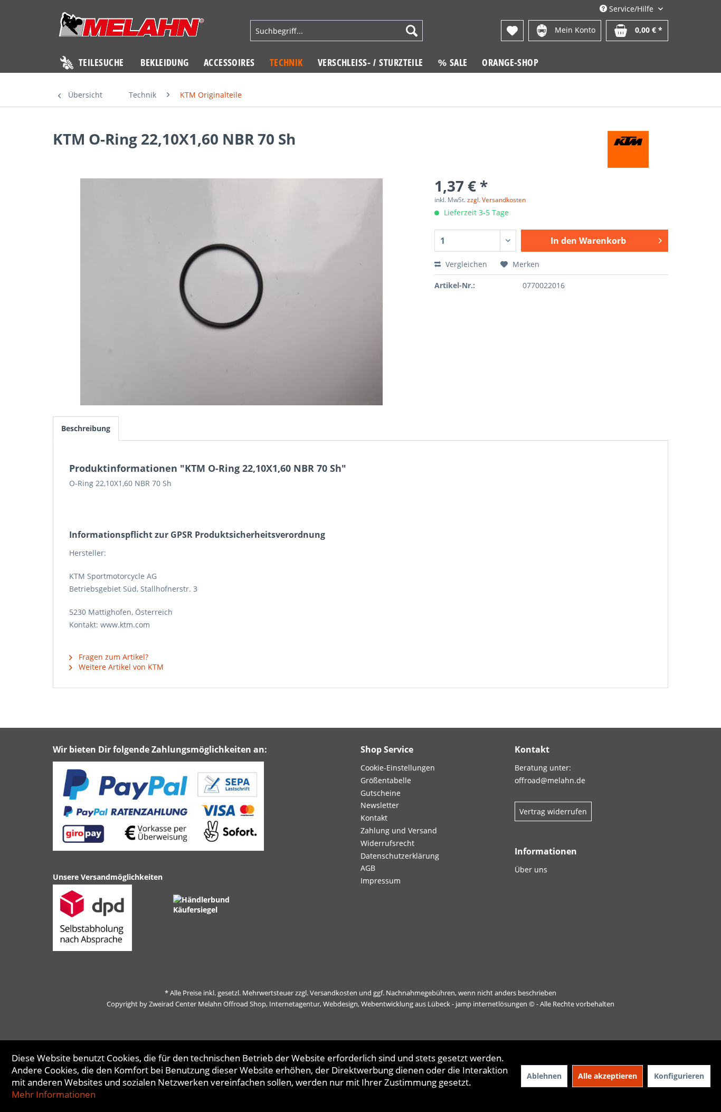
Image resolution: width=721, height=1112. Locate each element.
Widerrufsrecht (387, 843)
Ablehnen (544, 1076)
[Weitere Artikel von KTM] (628, 149)
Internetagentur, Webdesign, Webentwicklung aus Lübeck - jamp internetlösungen (398, 1004)
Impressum (380, 881)
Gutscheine (380, 793)
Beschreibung (85, 428)
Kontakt (373, 818)
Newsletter (379, 805)
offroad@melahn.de (550, 780)
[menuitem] (336, 30)
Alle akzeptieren (607, 1076)
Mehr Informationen (54, 1094)
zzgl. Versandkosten (496, 199)
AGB (367, 868)
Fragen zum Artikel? (112, 657)
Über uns (531, 869)
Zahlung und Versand (398, 830)
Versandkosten (333, 992)
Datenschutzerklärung (399, 856)
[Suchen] (412, 30)
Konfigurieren (679, 1076)
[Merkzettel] (512, 30)
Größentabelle (385, 780)
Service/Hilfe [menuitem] (631, 9)
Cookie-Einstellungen (397, 768)
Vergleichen (465, 264)
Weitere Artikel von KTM (120, 667)
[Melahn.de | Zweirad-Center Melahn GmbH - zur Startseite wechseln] (131, 32)
